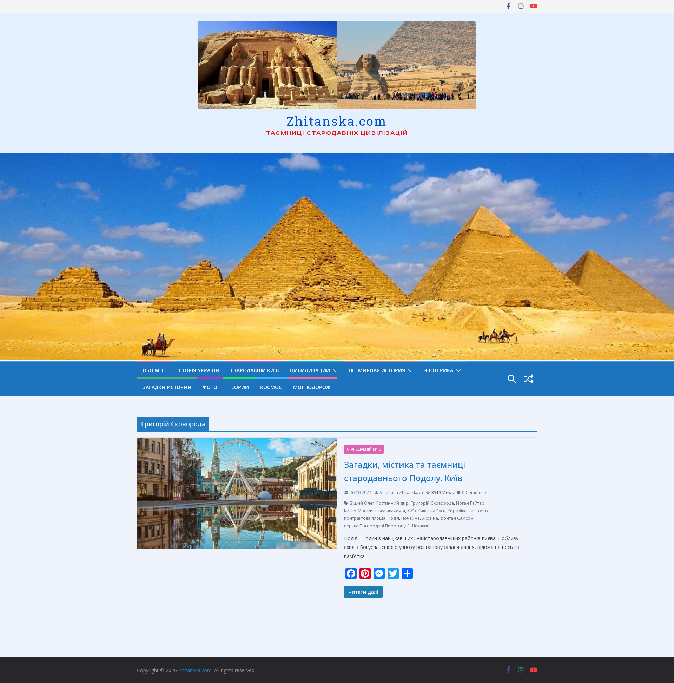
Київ (411, 511)
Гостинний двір (392, 503)
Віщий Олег (362, 503)
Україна (430, 518)
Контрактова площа (364, 518)
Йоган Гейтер (470, 503)
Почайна (410, 518)
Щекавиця (421, 526)
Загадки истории (167, 387)
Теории (239, 387)
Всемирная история (377, 370)
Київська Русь (431, 511)
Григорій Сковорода (432, 503)
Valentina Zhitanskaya (401, 492)
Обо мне (154, 370)
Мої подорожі (312, 387)
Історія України (198, 370)
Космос (271, 387)
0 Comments (474, 492)
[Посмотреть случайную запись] (528, 378)
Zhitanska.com (336, 121)
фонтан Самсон (456, 518)
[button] (334, 370)
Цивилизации (310, 370)
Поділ (393, 518)
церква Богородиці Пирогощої (376, 526)
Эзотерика (438, 370)
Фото (210, 387)
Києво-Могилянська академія (374, 511)
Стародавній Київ (255, 370)
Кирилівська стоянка (469, 511)
